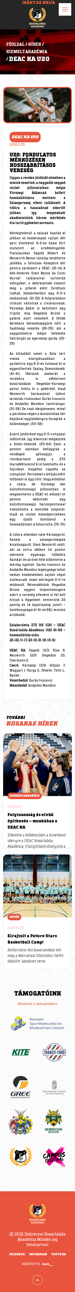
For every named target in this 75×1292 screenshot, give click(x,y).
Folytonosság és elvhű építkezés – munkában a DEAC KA (32, 821)
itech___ (47, 1264)
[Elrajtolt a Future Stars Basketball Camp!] (37, 886)
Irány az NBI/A (38, 3)
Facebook (17, 1254)
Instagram (38, 1254)
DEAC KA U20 (29, 59)
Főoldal (15, 44)
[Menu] (65, 9)
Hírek (34, 44)
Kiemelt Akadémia (26, 52)
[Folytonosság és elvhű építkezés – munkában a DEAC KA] (37, 764)
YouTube (58, 1254)
